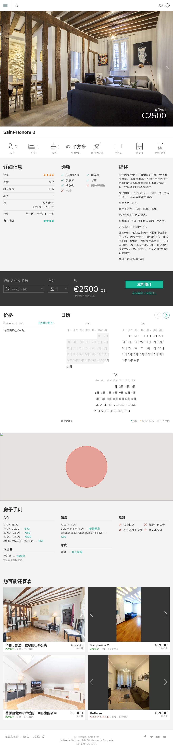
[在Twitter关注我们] (152, 737)
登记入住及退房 (15, 281)
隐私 (26, 737)
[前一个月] (157, 315)
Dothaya (96, 713)
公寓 (19, 649)
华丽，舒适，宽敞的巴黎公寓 (26, 645)
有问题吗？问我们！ (144, 293)
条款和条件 (12, 737)
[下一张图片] (81, 614)
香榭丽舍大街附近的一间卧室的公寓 (31, 713)
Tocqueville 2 (99, 645)
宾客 (51, 281)
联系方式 (38, 737)
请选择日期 (19, 289)
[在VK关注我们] (164, 737)
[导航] (5, 5)
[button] (167, 69)
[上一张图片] (7, 614)
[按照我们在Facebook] (145, 737)
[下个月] (166, 315)
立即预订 (144, 284)
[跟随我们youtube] (158, 737)
